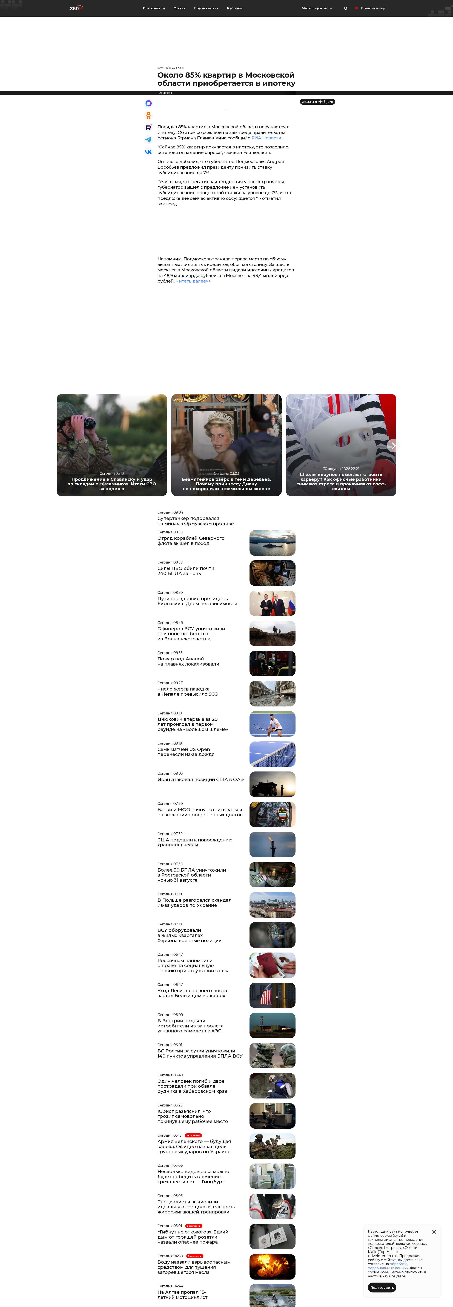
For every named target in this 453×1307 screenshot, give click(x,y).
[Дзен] (317, 102)
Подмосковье (206, 8)
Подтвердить (382, 1288)
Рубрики (234, 8)
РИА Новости (266, 137)
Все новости (154, 8)
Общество (165, 92)
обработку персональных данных (388, 1266)
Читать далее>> (193, 281)
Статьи (180, 8)
